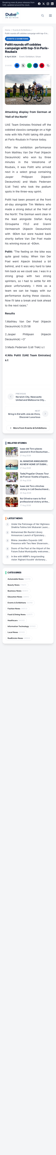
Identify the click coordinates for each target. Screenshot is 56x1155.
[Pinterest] (41, 65)
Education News (18, 597)
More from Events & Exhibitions (30, 428)
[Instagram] (48, 3)
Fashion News (17, 608)
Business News (18, 591)
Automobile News (19, 579)
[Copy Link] (48, 65)
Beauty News (17, 585)
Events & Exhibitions (21, 30)
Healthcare (16, 620)
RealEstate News (19, 638)
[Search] (42, 15)
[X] (43, 3)
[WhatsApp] (29, 65)
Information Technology (22, 626)
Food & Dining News (20, 614)
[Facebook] (39, 3)
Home (7, 30)
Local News (16, 632)
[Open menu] (50, 15)
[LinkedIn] (52, 3)
